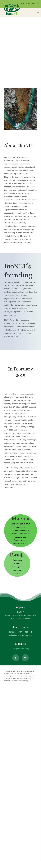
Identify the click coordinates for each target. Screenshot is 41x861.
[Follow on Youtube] (25, 657)
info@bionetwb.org (20, 648)
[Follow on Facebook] (15, 657)
